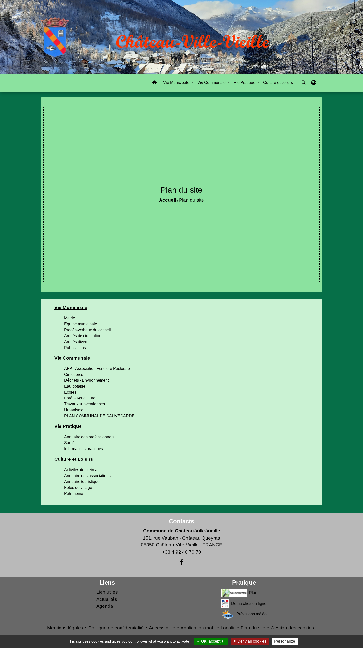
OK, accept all (212, 641)
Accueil (167, 200)
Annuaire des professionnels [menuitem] (89, 437)
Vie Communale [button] (212, 82)
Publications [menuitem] (75, 348)
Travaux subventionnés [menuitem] (84, 404)
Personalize (284, 641)
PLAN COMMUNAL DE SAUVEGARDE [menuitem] (99, 416)
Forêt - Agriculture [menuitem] (79, 398)
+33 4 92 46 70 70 (181, 552)
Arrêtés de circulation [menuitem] (82, 336)
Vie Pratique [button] (245, 82)
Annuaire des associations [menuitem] (87, 476)
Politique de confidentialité (116, 627)
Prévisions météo (251, 614)
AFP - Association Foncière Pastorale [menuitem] (97, 368)
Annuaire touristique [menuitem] (82, 482)
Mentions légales (65, 627)
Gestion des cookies (292, 627)
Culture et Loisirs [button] (278, 82)
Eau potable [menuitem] (74, 386)
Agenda (104, 606)
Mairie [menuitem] (69, 318)
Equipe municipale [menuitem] (80, 324)
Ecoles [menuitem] (70, 392)
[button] (154, 83)
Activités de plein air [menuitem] (82, 470)
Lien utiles (107, 592)
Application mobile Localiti (208, 627)
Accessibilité (162, 627)
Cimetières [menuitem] (73, 374)
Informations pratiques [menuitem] (83, 449)
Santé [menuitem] (69, 443)
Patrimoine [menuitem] (73, 493)
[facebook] (181, 562)
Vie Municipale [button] (176, 82)
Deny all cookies (251, 641)
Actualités (106, 599)
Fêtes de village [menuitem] (78, 487)
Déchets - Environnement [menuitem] (86, 380)
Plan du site (191, 200)
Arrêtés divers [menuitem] (76, 342)
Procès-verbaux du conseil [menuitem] (87, 330)
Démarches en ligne (248, 603)
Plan (253, 593)
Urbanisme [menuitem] (73, 410)
